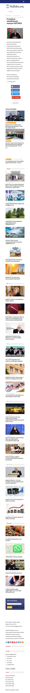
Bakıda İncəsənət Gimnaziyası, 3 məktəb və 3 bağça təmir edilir (14, 378)
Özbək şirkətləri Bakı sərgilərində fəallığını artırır (15, 204)
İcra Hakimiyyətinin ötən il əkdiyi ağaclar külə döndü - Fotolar (15, 161)
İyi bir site (9, 658)
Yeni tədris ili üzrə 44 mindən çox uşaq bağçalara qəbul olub (15, 395)
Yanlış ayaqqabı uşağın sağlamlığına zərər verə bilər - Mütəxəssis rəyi (14, 590)
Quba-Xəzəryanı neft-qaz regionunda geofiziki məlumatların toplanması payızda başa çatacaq (15, 419)
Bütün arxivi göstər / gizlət (12, 689)
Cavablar (13, 668)
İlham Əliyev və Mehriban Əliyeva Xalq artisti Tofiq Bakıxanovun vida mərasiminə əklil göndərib (15, 318)
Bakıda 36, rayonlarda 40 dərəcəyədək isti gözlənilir (13, 278)
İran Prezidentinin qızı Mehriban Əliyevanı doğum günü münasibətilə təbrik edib (15, 439)
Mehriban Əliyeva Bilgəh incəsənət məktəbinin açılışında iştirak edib (14, 458)
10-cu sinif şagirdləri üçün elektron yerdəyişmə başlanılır (14, 360)
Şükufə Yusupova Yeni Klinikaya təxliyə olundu (14, 300)
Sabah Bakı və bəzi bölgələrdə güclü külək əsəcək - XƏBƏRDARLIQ (14, 223)
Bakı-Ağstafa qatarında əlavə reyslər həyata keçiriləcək (14, 260)
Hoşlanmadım (10, 664)
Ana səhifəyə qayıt (11, 81)
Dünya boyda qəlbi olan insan (14, 573)
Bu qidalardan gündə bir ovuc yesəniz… (14, 539)
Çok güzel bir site (11, 656)
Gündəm (9, 122)
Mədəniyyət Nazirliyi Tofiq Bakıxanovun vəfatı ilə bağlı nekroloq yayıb (13, 337)
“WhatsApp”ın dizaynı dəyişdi (14, 557)
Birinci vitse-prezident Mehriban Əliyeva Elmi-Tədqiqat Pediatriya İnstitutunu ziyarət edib (15, 186)
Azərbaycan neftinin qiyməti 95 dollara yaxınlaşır (14, 517)
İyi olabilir (9, 662)
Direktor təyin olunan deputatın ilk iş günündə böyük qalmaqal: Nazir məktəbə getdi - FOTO (15, 144)
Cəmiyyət (14, 122)
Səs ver (7, 668)
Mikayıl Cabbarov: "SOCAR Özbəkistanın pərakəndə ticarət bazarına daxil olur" (14, 481)
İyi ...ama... (9, 660)
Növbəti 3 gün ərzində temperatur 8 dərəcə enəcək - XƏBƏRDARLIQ (14, 242)
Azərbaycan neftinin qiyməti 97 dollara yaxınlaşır (14, 500)
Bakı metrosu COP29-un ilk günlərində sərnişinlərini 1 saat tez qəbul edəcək (14, 126)
